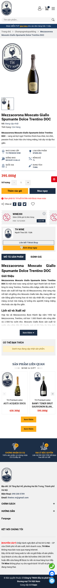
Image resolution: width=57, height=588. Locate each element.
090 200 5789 (18, 494)
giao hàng (23, 26)
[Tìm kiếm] (53, 19)
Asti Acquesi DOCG (15, 403)
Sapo (34, 585)
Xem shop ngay (30, 248)
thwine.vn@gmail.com (18, 497)
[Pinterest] (19, 204)
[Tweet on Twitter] (24, 204)
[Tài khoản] (40, 8)
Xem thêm (28, 419)
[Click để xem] (28, 69)
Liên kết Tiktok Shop (28, 242)
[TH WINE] (6, 475)
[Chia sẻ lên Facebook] (14, 204)
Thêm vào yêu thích (33, 204)
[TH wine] (6, 8)
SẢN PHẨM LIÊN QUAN (28, 364)
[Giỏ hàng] (47, 8)
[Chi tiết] (44, 213)
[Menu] (53, 8)
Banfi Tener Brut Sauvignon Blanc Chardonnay (42, 406)
